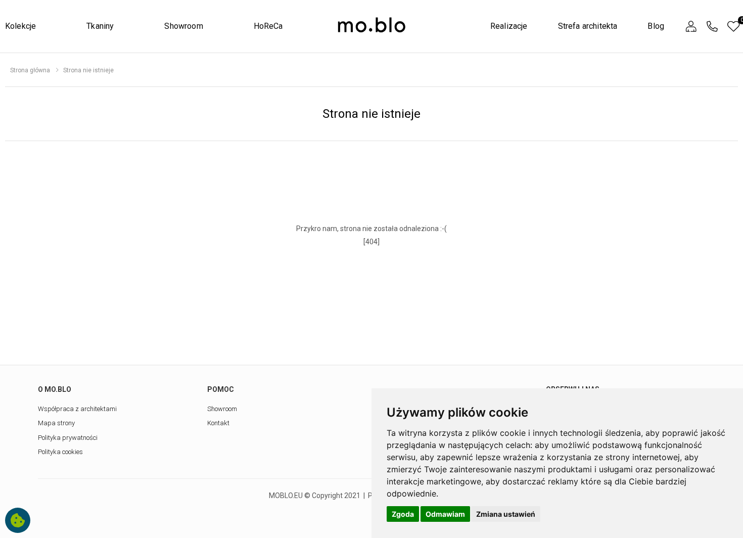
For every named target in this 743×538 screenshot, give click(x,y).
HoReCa (268, 26)
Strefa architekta (588, 26)
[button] (691, 26)
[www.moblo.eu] (372, 25)
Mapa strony (56, 423)
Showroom (183, 26)
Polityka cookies (60, 452)
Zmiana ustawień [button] (505, 514)
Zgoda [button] (403, 514)
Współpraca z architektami (77, 409)
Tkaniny (100, 26)
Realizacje (509, 26)
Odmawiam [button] (445, 514)
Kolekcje (20, 26)
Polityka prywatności (68, 437)
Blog (655, 26)
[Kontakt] (712, 26)
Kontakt (218, 423)
